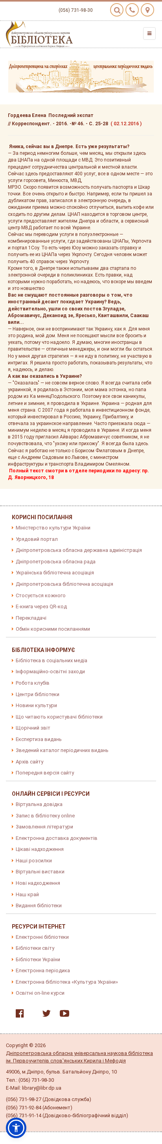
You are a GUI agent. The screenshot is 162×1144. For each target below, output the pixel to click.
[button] (16, 1128)
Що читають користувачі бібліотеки (59, 717)
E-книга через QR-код (41, 606)
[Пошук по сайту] (116, 10)
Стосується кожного (41, 595)
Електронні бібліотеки (42, 937)
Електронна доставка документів (57, 838)
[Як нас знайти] (147, 10)
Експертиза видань (39, 739)
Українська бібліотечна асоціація (55, 573)
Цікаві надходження (40, 849)
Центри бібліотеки (37, 694)
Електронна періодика (43, 970)
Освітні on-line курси (40, 993)
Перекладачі (31, 618)
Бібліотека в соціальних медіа (51, 660)
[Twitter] (44, 1015)
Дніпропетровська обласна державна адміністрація (79, 550)
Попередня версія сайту (45, 773)
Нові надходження (38, 883)
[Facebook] (18, 1015)
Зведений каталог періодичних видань (62, 750)
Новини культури (36, 705)
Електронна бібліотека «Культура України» (67, 982)
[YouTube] (62, 1015)
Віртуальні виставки (40, 872)
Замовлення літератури (44, 827)
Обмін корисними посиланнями (53, 629)
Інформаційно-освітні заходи (50, 671)
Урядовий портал (37, 539)
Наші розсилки (34, 861)
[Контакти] (132, 10)
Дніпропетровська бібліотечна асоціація (64, 584)
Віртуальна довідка (39, 804)
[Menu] (149, 33)
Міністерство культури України (53, 528)
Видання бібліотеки (39, 905)
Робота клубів (33, 683)
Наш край (27, 894)
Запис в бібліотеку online (45, 816)
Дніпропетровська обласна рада (56, 562)
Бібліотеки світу (35, 948)
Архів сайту (29, 762)
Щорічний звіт (33, 728)
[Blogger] (31, 1015)
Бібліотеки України (38, 959)
